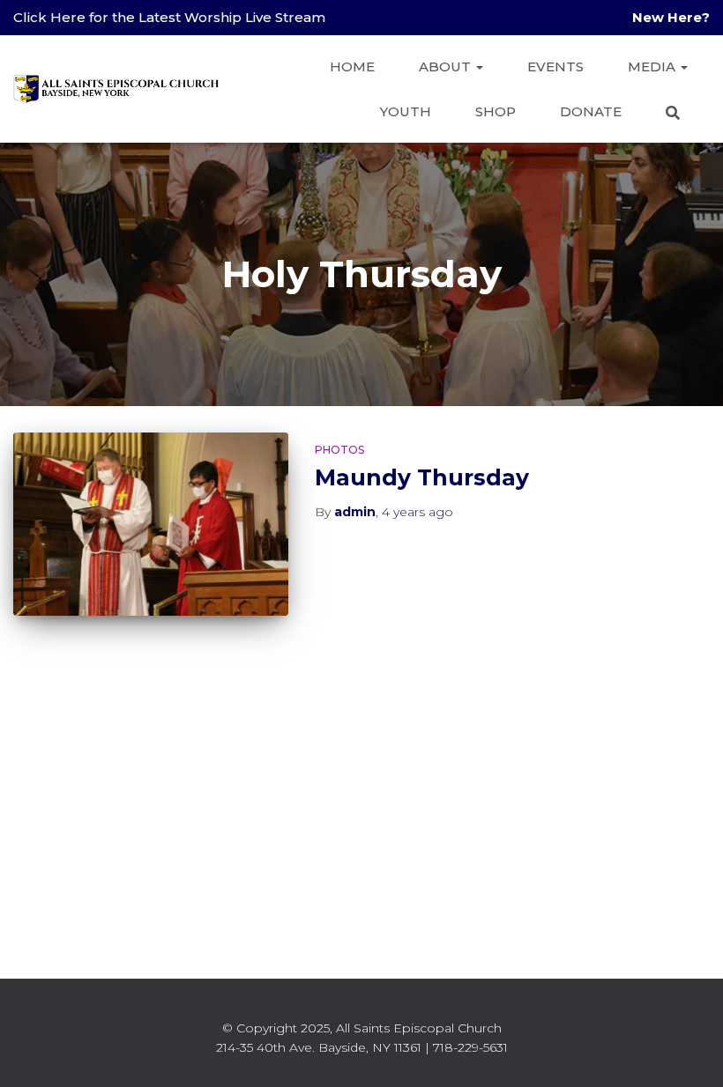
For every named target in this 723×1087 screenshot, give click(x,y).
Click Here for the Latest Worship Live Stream (169, 17)
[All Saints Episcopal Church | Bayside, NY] (117, 89)
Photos (339, 449)
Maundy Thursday (422, 477)
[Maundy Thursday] (150, 524)
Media (653, 66)
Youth (405, 111)
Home (352, 66)
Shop (495, 111)
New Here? (671, 17)
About (446, 66)
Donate (591, 111)
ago (417, 512)
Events (555, 66)
